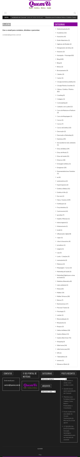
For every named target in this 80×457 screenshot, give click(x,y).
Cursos (59, 120)
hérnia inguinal (61, 222)
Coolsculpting (61, 103)
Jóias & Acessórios (62, 241)
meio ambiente (61, 285)
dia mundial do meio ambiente (66, 143)
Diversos (59, 160)
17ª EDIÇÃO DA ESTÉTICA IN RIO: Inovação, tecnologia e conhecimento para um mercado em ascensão (69, 433)
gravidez (59, 215)
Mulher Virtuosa (62, 296)
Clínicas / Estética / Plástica (65, 89)
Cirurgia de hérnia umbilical (65, 82)
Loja (58, 253)
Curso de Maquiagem (63, 116)
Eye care (59, 196)
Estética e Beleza (62, 188)
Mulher (59, 292)
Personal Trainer (62, 308)
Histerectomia (61, 226)
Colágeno (60, 99)
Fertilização (60, 204)
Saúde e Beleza (61, 334)
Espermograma (61, 185)
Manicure (60, 264)
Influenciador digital (63, 234)
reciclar (59, 315)
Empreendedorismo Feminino (66, 171)
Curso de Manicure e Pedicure (66, 110)
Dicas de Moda (61, 152)
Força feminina (61, 207)
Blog (58, 59)
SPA (58, 353)
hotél (58, 230)
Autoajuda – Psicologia (64, 55)
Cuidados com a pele (63, 106)
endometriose (61, 181)
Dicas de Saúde (61, 156)
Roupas (59, 326)
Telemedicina (61, 357)
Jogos (59, 237)
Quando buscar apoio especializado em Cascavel (70, 391)
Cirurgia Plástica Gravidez (65, 85)
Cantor (59, 78)
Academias (60, 33)
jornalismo (60, 245)
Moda (59, 289)
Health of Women (62, 219)
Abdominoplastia (62, 29)
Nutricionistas (61, 304)
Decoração (60, 131)
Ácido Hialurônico (62, 40)
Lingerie (59, 249)
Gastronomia (61, 211)
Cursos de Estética (62, 127)
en (58, 177)
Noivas (59, 300)
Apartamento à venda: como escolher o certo (68, 383)
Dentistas (60, 139)
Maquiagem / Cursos (63, 268)
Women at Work (62, 364)
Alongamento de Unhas (64, 48)
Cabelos (59, 74)
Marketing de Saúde (63, 271)
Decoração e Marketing (64, 135)
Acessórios (60, 36)
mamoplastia (61, 260)
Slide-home (60, 345)
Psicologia (60, 311)
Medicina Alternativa (63, 281)
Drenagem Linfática (63, 164)
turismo (59, 360)
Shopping (60, 341)
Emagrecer (60, 167)
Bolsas (59, 67)
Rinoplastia (60, 323)
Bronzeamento (61, 70)
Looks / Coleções (62, 256)
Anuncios (60, 51)
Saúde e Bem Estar (62, 338)
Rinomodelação (62, 319)
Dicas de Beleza (62, 149)
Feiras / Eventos (62, 200)
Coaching (60, 95)
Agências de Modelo (63, 44)
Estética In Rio (61, 192)
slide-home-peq (62, 349)
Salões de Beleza (62, 330)
